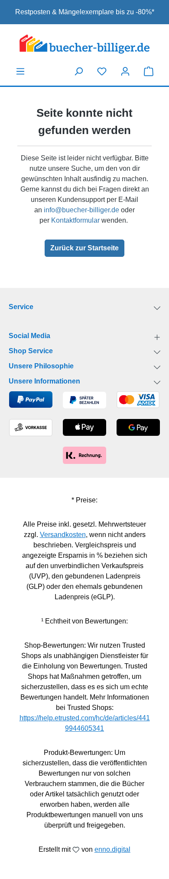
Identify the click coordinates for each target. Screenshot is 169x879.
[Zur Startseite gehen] (84, 44)
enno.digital (112, 849)
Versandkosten (63, 534)
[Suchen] (78, 71)
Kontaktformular (75, 220)
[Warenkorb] (148, 71)
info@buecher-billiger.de (81, 210)
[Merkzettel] (102, 71)
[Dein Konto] (125, 71)
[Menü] (20, 71)
